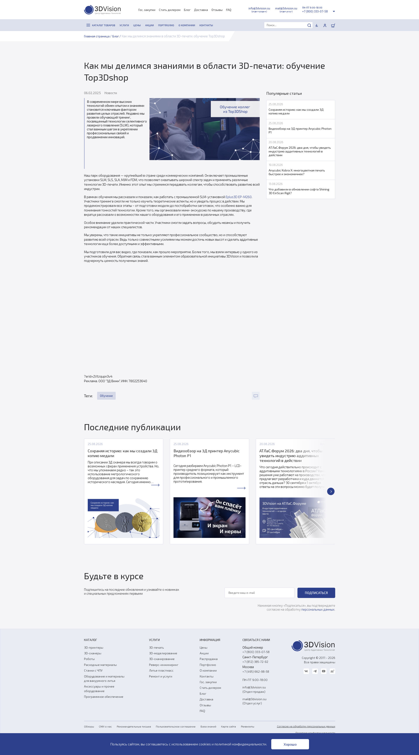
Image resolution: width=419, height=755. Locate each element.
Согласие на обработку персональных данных (306, 726)
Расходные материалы (100, 665)
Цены (203, 647)
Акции (204, 653)
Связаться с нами (256, 640)
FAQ (228, 10)
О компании (208, 670)
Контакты (206, 676)
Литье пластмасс (161, 670)
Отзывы (217, 10)
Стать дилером (169, 10)
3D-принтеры (93, 647)
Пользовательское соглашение (176, 726)
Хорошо (290, 744)
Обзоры (89, 726)
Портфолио (208, 665)
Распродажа (209, 659)
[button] (88, 491)
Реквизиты (247, 726)
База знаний (208, 726)
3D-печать (156, 647)
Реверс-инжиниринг (163, 665)
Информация (210, 640)
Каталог (90, 640)
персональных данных (318, 609)
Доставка (201, 10)
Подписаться (316, 593)
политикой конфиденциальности (240, 744)
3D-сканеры (92, 653)
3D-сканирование (162, 659)
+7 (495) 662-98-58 (255, 671)
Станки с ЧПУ (93, 670)
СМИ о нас (105, 726)
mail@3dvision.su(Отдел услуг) (254, 701)
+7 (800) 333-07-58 (315, 11)
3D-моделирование (163, 653)
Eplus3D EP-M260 (239, 197)
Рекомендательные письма (134, 726)
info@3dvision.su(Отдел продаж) (254, 689)
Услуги (154, 640)
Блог (187, 10)
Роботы (89, 659)
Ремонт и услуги (160, 676)
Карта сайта (228, 726)
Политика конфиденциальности (315, 732)
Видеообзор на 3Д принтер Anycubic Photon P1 (206, 453)
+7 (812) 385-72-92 (255, 661)
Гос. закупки (146, 10)
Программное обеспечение (103, 696)
